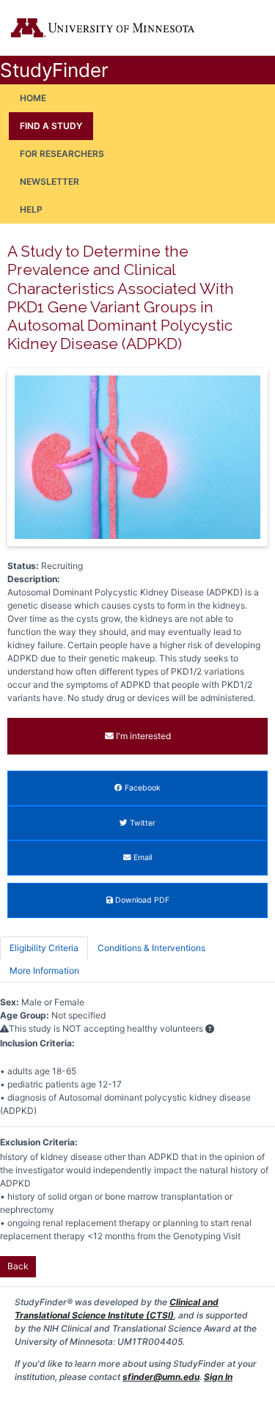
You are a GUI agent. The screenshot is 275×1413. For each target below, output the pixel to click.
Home (33, 97)
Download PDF (141, 900)
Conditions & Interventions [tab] (151, 947)
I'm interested (142, 735)
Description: (33, 578)
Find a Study (51, 125)
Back (18, 1265)
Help (31, 209)
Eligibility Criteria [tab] (44, 947)
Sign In (218, 1376)
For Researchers (62, 153)
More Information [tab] (44, 970)
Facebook (141, 788)
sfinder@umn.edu (160, 1376)
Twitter (141, 823)
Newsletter (49, 181)
